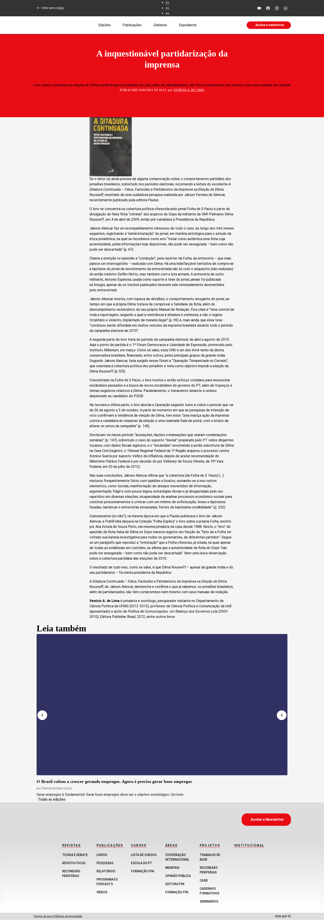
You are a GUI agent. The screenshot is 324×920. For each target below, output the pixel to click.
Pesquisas (105, 863)
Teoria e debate (75, 855)
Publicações (132, 25)
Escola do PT (141, 863)
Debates (160, 25)
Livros (102, 855)
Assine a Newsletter (267, 819)
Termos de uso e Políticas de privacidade (57, 916)
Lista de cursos (143, 855)
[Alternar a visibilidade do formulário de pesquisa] (221, 25)
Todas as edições (51, 799)
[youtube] (259, 8)
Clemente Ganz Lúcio (57, 788)
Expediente (188, 25)
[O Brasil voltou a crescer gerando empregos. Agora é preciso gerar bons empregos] (162, 704)
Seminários (209, 901)
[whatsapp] (285, 8)
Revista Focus (73, 863)
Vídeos (102, 892)
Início (60, 7)
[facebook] (268, 8)
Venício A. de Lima (188, 90)
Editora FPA (174, 884)
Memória (172, 867)
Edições (104, 25)
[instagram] (277, 8)
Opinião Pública (178, 876)
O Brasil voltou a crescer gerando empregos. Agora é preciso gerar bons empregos (114, 781)
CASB (204, 880)
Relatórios (106, 871)
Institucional (249, 845)
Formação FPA (142, 871)
